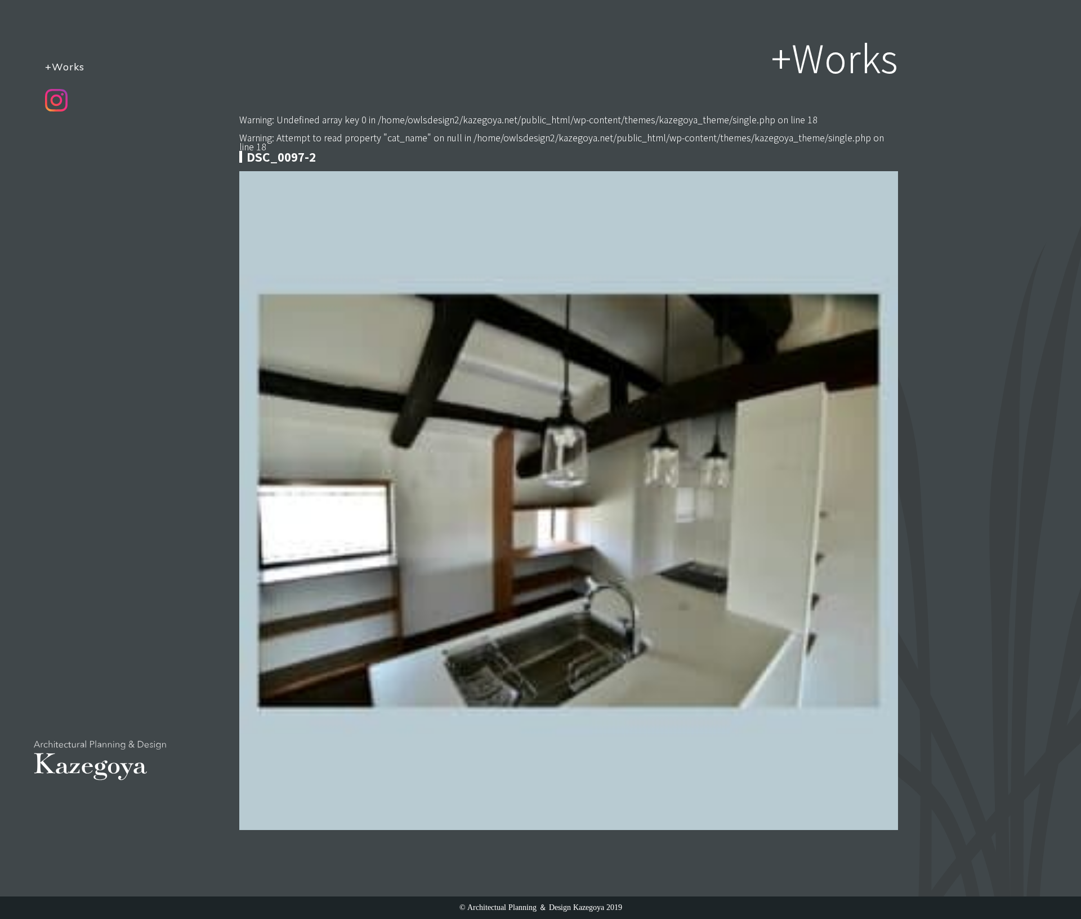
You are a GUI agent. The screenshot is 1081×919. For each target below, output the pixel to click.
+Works (64, 66)
